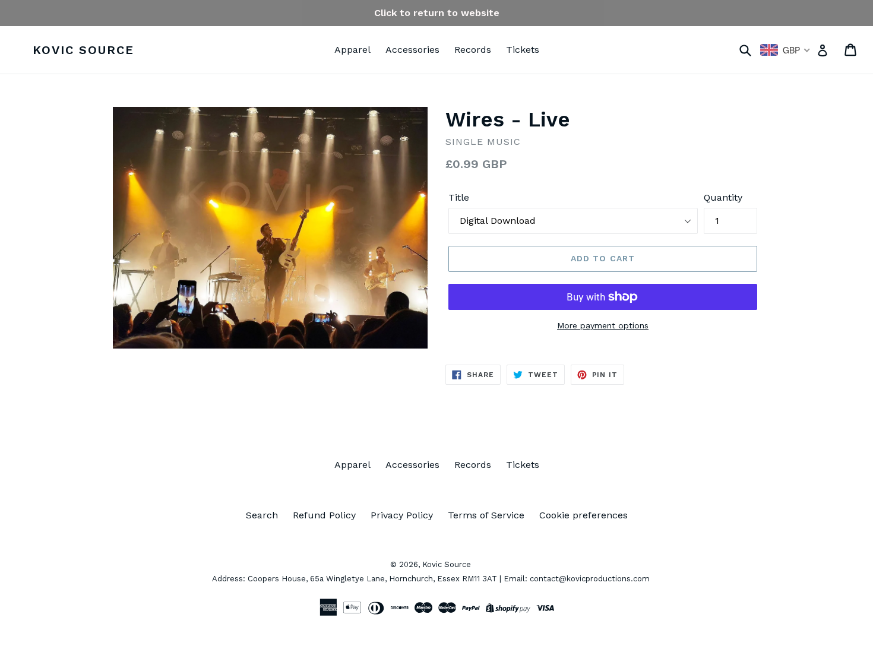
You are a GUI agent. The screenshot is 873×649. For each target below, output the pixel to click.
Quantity (723, 197)
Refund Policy (324, 515)
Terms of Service (486, 515)
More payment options (603, 325)
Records (472, 49)
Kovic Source (83, 50)
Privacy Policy (402, 515)
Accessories (412, 49)
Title (458, 197)
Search (262, 515)
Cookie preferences (583, 515)
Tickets (522, 49)
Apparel (352, 49)
